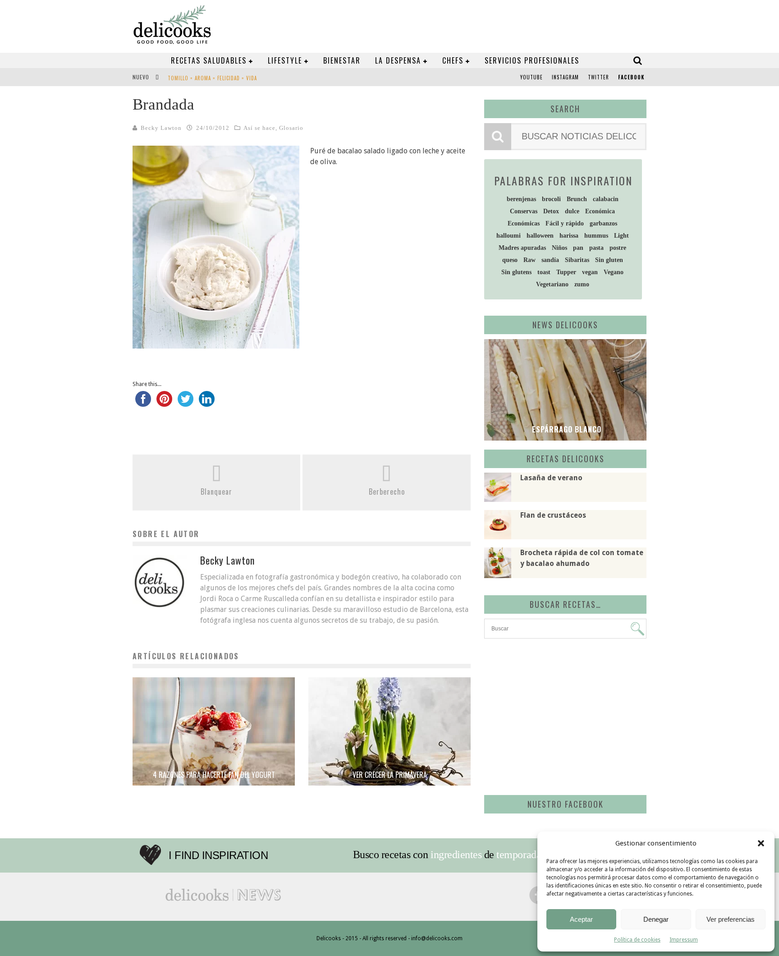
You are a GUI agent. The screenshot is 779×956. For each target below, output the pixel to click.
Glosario (291, 127)
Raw (529, 260)
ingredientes (456, 854)
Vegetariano (552, 284)
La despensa (398, 60)
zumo (581, 284)
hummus (596, 235)
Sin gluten (609, 260)
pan (578, 247)
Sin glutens (516, 272)
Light (621, 235)
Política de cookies (637, 940)
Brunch (577, 199)
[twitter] (185, 403)
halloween (540, 235)
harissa (568, 235)
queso (510, 260)
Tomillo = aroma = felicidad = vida (212, 78)
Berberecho (387, 491)
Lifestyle (285, 60)
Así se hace (259, 127)
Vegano (613, 272)
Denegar (656, 919)
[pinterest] (164, 403)
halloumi (508, 235)
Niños (559, 247)
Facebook (631, 77)
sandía (550, 260)
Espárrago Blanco (565, 429)
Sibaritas (577, 260)
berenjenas (521, 199)
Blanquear (216, 491)
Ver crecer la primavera (390, 774)
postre (617, 247)
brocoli (551, 199)
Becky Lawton (161, 127)
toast (543, 272)
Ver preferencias (730, 919)
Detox (551, 211)
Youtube (531, 77)
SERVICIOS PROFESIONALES (532, 60)
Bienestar (342, 60)
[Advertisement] (563, 715)
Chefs (452, 60)
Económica (600, 211)
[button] (760, 843)
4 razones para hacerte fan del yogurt (214, 774)
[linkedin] (206, 403)
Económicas (524, 223)
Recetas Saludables (209, 60)
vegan (590, 272)
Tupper (566, 272)
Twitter (598, 77)
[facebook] (143, 403)
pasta (596, 247)
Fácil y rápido (564, 223)
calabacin (606, 199)
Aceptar (581, 919)
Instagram (565, 77)
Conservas (523, 211)
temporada (518, 854)
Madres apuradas (522, 247)
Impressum (683, 940)
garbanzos (603, 223)
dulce (572, 211)
